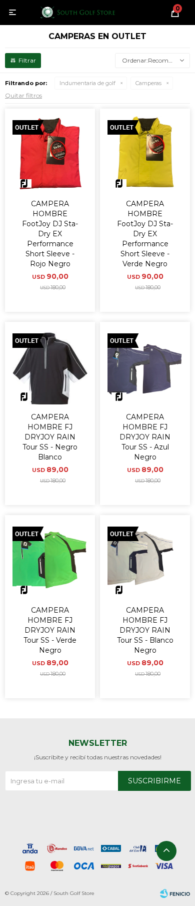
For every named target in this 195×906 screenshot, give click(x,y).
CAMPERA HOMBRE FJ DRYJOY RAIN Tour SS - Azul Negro (145, 437)
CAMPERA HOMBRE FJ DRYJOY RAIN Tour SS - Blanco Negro (145, 630)
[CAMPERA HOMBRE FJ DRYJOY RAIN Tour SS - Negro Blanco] (50, 366)
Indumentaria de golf (88, 83)
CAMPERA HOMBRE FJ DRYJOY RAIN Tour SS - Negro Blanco (50, 437)
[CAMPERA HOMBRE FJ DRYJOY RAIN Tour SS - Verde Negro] (50, 560)
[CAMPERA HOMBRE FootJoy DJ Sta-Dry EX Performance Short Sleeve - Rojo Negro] (50, 153)
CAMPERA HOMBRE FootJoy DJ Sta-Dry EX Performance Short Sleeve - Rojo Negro (50, 233)
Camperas (149, 83)
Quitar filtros (23, 95)
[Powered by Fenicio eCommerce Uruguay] (175, 893)
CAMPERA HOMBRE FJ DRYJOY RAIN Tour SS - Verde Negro (50, 630)
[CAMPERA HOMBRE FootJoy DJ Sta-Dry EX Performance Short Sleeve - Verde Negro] (145, 153)
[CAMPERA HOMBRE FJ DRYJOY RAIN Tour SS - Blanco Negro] (145, 560)
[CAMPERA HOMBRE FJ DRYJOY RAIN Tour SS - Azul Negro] (145, 366)
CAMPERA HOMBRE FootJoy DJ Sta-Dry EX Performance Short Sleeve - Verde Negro (145, 233)
